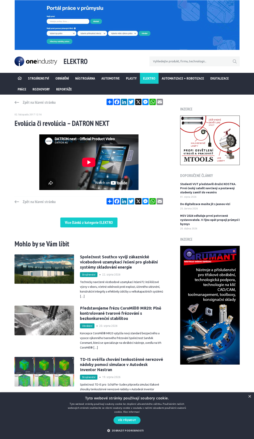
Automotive (110, 78)
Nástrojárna (85, 78)
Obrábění (62, 78)
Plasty (131, 78)
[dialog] (127, 415)
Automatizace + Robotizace (183, 78)
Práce (22, 89)
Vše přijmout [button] (127, 420)
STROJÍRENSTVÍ (38, 78)
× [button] (249, 396)
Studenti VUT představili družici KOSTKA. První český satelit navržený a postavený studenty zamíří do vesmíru (208, 188)
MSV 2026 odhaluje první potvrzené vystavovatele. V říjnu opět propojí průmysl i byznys (210, 220)
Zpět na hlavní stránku (39, 102)
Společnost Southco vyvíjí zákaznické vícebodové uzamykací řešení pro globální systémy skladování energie (119, 262)
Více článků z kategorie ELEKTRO (89, 222)
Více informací (131, 411)
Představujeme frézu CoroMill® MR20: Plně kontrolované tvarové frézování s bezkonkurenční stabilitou (120, 313)
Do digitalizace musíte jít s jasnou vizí (205, 204)
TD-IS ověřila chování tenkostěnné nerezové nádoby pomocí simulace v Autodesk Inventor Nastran (121, 364)
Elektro (149, 78)
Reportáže (64, 89)
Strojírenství (88, 274)
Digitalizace (219, 78)
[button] (127, 430)
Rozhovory (41, 89)
